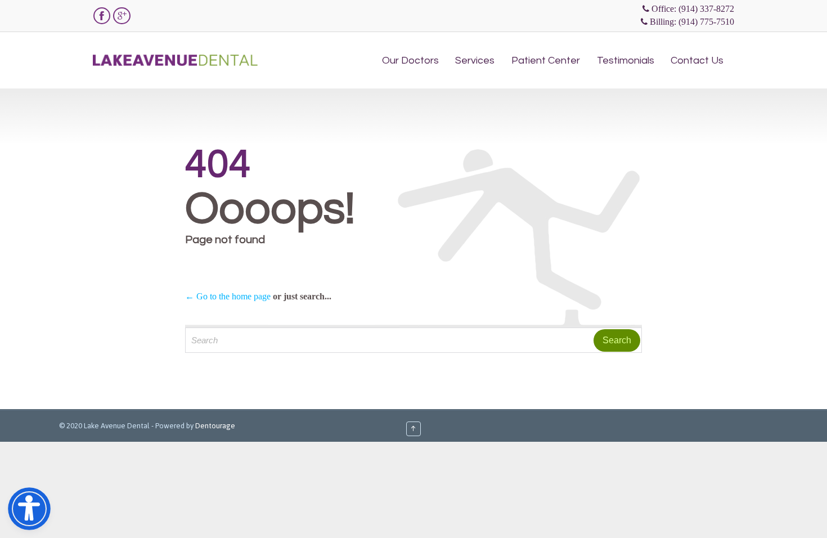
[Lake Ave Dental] (175, 53)
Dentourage (215, 426)
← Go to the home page (228, 296)
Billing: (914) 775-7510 (692, 21)
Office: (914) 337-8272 (692, 9)
